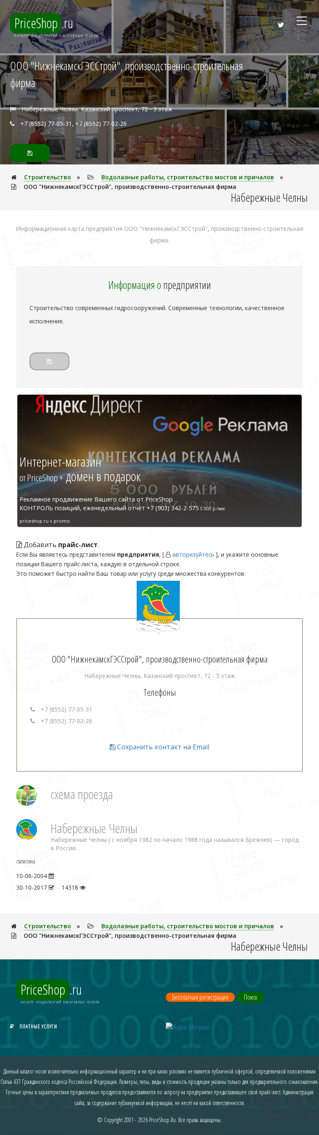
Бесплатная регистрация (200, 997)
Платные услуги (38, 1026)
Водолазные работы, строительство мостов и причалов (187, 177)
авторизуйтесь (193, 554)
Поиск (250, 997)
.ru (44, 23)
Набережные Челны (94, 828)
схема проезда (82, 794)
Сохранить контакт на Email (162, 746)
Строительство (47, 177)
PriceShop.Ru (162, 1120)
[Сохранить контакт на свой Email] (30, 153)
